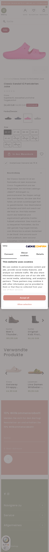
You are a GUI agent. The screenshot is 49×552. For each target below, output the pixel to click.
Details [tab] (40, 254)
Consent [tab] (8, 254)
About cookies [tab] (24, 254)
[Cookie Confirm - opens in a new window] (36, 246)
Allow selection (24, 304)
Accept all (24, 298)
